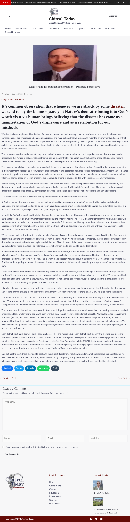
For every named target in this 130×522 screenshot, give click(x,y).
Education (68, 29)
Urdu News (110, 29)
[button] (9, 16)
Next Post (124, 378)
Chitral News (54, 29)
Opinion (81, 29)
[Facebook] (91, 519)
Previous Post (8, 378)
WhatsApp (43, 368)
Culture (52, 489)
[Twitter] (96, 519)
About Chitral (21, 29)
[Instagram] (101, 519)
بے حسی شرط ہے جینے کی (112, 2)
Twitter (19, 368)
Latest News (37, 29)
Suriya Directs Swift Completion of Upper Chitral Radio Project (74, 2)
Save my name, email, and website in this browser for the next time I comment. (42, 447)
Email (55, 368)
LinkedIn (30, 368)
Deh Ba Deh (95, 29)
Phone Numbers (12, 32)
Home (8, 29)
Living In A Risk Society (101, 493)
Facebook (7, 368)
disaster (117, 106)
